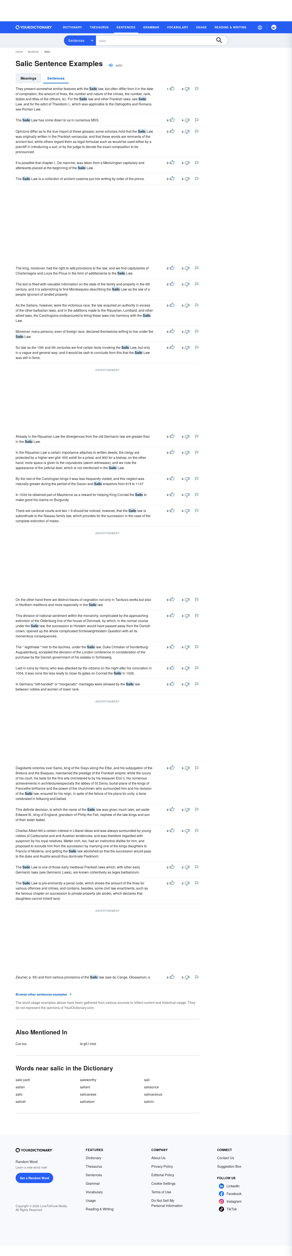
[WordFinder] (273, 27)
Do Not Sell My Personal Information (167, 1203)
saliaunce (151, 1086)
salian (20, 1086)
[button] (260, 27)
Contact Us (225, 1157)
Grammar (93, 1183)
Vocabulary (94, 1191)
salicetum (87, 1101)
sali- (147, 1079)
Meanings (28, 78)
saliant (85, 1086)
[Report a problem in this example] (196, 88)
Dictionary (93, 1157)
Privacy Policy (162, 1166)
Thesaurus (94, 1166)
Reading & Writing (100, 1209)
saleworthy (88, 1079)
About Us (158, 1157)
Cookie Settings (163, 1183)
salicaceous (153, 1094)
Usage (91, 1200)
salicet (20, 1101)
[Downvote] (187, 89)
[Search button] (221, 40)
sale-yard (23, 1079)
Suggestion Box (229, 1166)
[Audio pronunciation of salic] (110, 65)
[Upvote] (172, 89)
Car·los (21, 1043)
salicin (149, 1101)
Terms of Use (161, 1191)
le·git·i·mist (88, 1043)
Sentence (33, 51)
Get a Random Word (34, 1178)
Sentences (76, 40)
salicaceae (88, 1094)
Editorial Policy (162, 1174)
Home (19, 51)
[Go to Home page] (34, 27)
